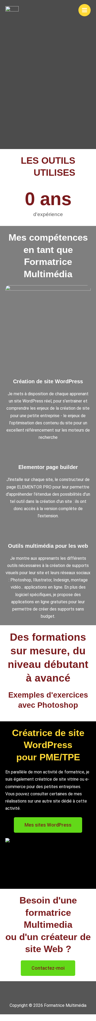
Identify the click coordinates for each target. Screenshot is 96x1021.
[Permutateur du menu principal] (84, 10)
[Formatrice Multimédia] (12, 10)
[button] (48, 991)
